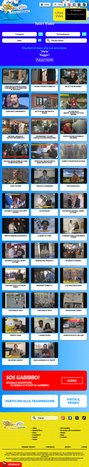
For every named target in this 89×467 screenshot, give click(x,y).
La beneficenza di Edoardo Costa (73, 236)
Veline (34, 439)
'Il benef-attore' (44, 236)
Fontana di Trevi (15, 310)
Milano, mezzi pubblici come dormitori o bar (15, 161)
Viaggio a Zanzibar (44, 186)
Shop (62, 435)
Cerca (60, 4)
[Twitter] (79, 4)
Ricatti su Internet (73, 86)
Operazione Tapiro (73, 310)
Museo (62, 433)
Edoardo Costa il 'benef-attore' (15, 261)
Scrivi (72, 381)
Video (34, 428)
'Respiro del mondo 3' (44, 260)
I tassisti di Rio (44, 335)
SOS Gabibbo (65, 428)
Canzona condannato (15, 111)
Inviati (34, 437)
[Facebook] (74, 4)
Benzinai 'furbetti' (44, 285)
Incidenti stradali (73, 260)
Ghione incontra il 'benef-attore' (73, 211)
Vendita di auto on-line (73, 335)
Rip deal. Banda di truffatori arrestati (15, 137)
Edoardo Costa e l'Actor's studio (15, 211)
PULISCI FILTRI (44, 59)
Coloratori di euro (73, 285)
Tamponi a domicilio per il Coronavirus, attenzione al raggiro (15, 88)
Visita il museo (73, 401)
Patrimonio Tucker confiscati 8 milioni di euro (44, 137)
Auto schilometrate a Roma (44, 112)
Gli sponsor (44, 211)
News (34, 433)
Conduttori (36, 435)
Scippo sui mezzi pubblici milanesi (73, 137)
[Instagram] (69, 4)
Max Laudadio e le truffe (44, 360)
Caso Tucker (15, 186)
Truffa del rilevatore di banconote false (44, 161)
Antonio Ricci (37, 430)
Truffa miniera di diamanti (15, 236)
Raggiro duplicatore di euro (15, 286)
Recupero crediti (15, 360)
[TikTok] (84, 4)
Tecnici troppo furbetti (44, 86)
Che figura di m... (73, 186)
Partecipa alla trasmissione (30, 401)
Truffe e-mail (15, 335)
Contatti (63, 437)
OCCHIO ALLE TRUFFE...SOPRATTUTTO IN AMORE (73, 113)
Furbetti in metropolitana (73, 161)
